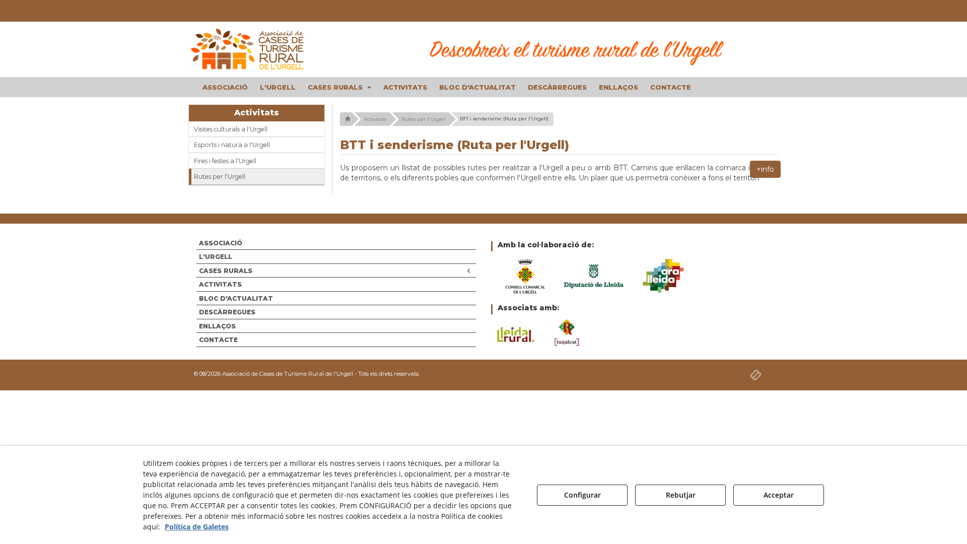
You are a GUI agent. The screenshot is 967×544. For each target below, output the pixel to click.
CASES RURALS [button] (225, 271)
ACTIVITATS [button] (220, 284)
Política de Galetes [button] (197, 526)
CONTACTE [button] (218, 340)
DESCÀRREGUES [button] (227, 312)
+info (765, 169)
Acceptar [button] (779, 495)
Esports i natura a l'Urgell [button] (232, 145)
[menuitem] (225, 87)
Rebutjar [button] (681, 495)
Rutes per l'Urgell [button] (219, 176)
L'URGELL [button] (215, 256)
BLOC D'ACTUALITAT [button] (236, 298)
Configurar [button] (582, 495)
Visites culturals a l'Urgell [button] (230, 129)
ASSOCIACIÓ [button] (220, 243)
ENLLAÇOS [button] (217, 326)
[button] (257, 49)
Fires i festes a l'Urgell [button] (225, 161)
